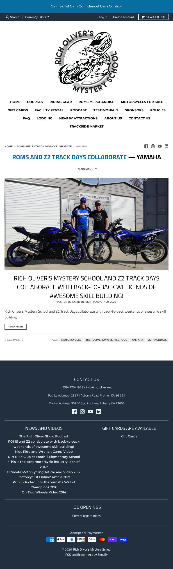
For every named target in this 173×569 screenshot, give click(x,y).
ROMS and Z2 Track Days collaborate (44, 146)
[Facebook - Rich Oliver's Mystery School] (146, 146)
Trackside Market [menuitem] (87, 126)
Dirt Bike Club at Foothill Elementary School (44, 457)
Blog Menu (85, 169)
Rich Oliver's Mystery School (92, 549)
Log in (103, 17)
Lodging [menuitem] (44, 118)
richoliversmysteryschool (106, 339)
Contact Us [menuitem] (139, 118)
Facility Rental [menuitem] (49, 110)
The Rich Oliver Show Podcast (43, 436)
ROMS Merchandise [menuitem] (96, 102)
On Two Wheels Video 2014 (44, 492)
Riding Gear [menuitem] (61, 102)
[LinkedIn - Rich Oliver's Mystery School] (166, 146)
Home (9, 146)
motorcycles (71, 339)
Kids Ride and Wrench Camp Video (44, 452)
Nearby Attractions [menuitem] (78, 118)
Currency (31, 17)
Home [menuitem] (15, 102)
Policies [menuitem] (158, 110)
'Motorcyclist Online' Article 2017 (44, 477)
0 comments (14, 339)
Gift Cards (129, 436)
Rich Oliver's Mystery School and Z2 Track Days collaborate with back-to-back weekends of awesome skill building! (86, 286)
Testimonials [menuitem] (105, 110)
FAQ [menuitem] (26, 118)
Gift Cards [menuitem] (18, 110)
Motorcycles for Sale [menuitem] (142, 102)
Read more (15, 326)
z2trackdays (157, 339)
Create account (123, 17)
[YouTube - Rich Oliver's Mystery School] (160, 146)
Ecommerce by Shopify (92, 554)
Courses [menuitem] (35, 102)
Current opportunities (86, 515)
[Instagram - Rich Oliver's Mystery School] (153, 146)
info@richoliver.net (99, 387)
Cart (155, 17)
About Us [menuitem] (113, 118)
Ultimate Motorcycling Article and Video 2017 (43, 472)
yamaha (137, 339)
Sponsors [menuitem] (134, 110)
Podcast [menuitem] (78, 110)
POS (68, 554)
